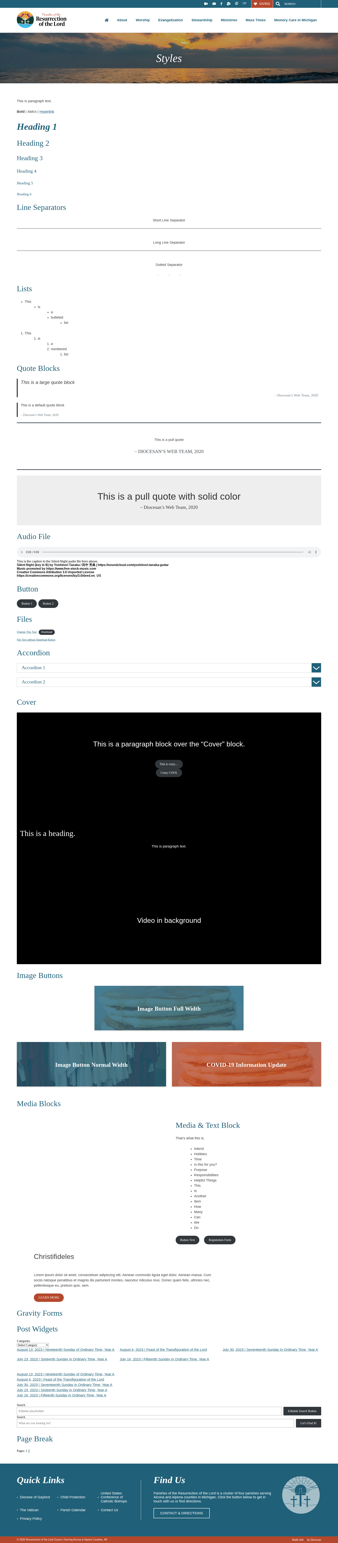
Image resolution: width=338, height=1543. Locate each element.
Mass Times (256, 20)
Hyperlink (47, 112)
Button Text (187, 1240)
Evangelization (170, 20)
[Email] (228, 4)
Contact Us (109, 1510)
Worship (143, 20)
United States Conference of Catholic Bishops (114, 1497)
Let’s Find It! (308, 1423)
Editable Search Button (302, 1411)
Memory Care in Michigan (295, 20)
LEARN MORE (49, 1297)
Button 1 (27, 603)
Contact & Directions (181, 1513)
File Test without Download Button (36, 639)
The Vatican (29, 1510)
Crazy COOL (169, 772)
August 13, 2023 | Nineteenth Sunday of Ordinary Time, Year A (65, 1350)
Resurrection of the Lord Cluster (44, 1539)
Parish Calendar (73, 1510)
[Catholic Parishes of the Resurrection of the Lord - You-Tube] (214, 4)
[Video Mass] (206, 4)
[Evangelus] (244, 4)
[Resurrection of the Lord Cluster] (45, 20)
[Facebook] (221, 4)
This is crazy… (169, 764)
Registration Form (220, 1240)
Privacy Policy (31, 1519)
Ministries (229, 20)
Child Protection (72, 1497)
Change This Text (27, 632)
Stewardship (201, 20)
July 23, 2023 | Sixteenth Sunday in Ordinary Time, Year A (62, 1359)
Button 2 (48, 603)
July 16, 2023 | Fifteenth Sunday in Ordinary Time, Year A (164, 1359)
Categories (23, 1341)
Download (46, 632)
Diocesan (316, 1539)
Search (21, 1405)
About (122, 20)
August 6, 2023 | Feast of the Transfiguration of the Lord (163, 1350)
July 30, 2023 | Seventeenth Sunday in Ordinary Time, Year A (270, 1350)
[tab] (169, 667)
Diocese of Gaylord (35, 1497)
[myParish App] (236, 4)
